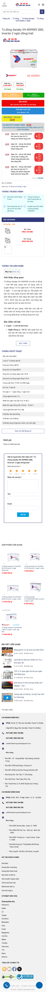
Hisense (4, 957)
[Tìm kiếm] (42, 11)
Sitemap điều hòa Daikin (31, 986)
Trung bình (23, 474)
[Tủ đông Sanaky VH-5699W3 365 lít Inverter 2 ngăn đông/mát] (12, 556)
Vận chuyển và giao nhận (10, 879)
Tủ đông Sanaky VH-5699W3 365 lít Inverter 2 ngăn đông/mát (11, 568)
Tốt (29, 474)
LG (2, 912)
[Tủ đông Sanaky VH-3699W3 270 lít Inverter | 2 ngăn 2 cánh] (34, 556)
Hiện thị (16, 272)
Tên (8, 494)
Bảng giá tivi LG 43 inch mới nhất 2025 (29, 650)
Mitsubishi (5, 922)
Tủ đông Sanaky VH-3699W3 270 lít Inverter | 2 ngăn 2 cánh (34, 567)
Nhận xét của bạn (14, 477)
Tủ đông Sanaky (28, 18)
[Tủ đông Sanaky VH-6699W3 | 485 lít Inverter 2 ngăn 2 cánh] (12, 587)
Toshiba (4, 943)
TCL (3, 950)
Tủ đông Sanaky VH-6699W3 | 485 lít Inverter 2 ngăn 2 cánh (12, 598)
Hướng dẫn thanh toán (9, 871)
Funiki (4, 929)
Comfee (4, 936)
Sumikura (5, 919)
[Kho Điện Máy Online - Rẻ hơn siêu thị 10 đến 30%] (23, 4)
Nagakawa (5, 933)
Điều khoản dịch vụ (8, 886)
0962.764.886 (27, 232)
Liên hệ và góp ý (7, 890)
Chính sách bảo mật (9, 883)
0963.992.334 (27, 241)
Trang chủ (6, 18)
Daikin (4, 908)
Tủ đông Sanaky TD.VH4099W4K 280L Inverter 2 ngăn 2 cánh (34, 599)
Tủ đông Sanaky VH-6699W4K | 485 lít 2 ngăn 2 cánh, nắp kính (12, 629)
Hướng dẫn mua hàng (9, 867)
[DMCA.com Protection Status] (9, 976)
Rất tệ (10, 474)
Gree (3, 926)
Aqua (3, 953)
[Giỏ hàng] (43, 4)
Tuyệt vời (35, 474)
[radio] (7, 84)
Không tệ (17, 474)
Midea (4, 939)
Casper (4, 915)
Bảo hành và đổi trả (8, 875)
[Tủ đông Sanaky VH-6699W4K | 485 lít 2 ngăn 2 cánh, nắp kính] (12, 617)
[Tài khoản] (39, 4)
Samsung (5, 946)
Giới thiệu (5, 863)
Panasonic (5, 905)
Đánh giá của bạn (14, 466)
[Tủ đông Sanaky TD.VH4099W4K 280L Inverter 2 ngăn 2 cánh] (34, 587)
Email (9, 504)
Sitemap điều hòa (11, 986)
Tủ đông (16, 18)
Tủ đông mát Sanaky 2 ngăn (30, 19)
